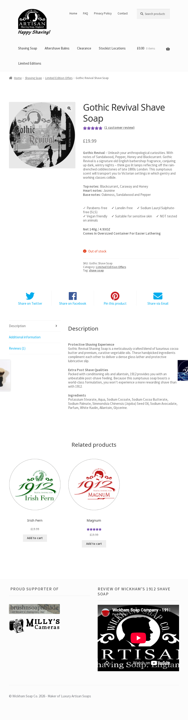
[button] (69, 108)
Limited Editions (29, 63)
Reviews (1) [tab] (17, 348)
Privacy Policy (103, 13)
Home (73, 13)
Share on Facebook (72, 303)
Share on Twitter (30, 303)
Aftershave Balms (57, 48)
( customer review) (119, 127)
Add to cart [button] (35, 538)
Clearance (84, 48)
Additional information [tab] (25, 337)
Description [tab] (17, 326)
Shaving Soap (27, 48)
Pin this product (115, 303)
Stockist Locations (112, 48)
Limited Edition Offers (58, 78)
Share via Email (157, 303)
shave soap (96, 270)
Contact (123, 13)
